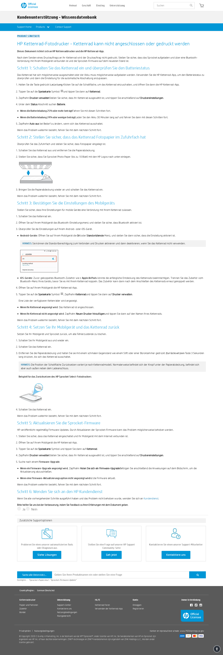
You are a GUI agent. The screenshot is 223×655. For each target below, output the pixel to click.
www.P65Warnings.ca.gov (192, 631)
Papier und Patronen (28, 605)
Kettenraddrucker (27, 599)
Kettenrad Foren (102, 605)
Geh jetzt (111, 555)
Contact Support (63, 26)
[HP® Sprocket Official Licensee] (29, 5)
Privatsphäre (25, 631)
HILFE (97, 599)
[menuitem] (24, 27)
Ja (23, 509)
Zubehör (23, 608)
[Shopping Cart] (201, 6)
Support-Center (64, 605)
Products (41, 26)
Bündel (22, 612)
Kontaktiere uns (176, 555)
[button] (217, 649)
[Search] (197, 574)
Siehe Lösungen (47, 555)
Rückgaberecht (64, 616)
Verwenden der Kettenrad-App (109, 608)
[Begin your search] (191, 5)
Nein (34, 509)
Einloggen (137, 605)
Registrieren (138, 608)
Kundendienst (151, 498)
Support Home (24, 26)
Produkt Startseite (28, 36)
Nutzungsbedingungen (67, 612)
